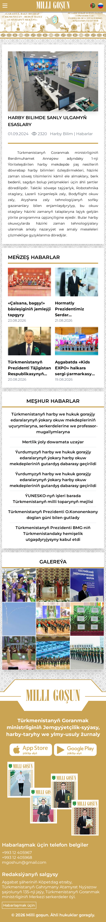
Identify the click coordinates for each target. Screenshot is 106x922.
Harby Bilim (61, 133)
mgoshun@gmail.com (24, 862)
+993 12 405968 (17, 857)
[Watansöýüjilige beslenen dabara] (53, 619)
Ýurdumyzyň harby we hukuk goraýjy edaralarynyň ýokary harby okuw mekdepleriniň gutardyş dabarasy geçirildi (53, 458)
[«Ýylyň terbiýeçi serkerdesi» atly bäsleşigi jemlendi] (53, 585)
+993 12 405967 (17, 852)
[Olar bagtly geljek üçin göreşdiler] (87, 619)
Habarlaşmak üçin (19, 905)
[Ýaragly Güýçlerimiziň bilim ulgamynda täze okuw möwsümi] (87, 653)
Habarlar (84, 133)
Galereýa (53, 562)
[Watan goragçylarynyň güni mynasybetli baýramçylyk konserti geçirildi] (19, 653)
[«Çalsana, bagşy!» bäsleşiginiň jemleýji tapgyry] (29, 282)
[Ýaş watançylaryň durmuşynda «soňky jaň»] (19, 585)
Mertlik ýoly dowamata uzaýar (53, 442)
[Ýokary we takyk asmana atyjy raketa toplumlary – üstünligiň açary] (19, 619)
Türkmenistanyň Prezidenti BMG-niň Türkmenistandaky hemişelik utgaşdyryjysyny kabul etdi (53, 533)
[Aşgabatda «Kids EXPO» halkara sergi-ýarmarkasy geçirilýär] (76, 341)
